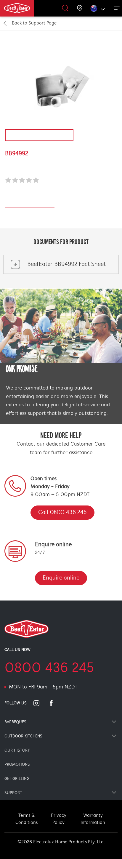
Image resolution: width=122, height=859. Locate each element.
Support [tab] (13, 793)
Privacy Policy (58, 819)
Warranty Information (93, 819)
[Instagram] (40, 703)
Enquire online (61, 578)
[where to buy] (80, 8)
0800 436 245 (49, 669)
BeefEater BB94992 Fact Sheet (66, 264)
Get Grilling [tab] (16, 779)
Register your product (29, 204)
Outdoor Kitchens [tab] (23, 736)
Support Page (34, 23)
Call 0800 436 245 (62, 513)
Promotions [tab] (17, 765)
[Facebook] (54, 703)
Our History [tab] (17, 750)
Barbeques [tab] (15, 722)
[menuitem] (24, 8)
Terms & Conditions (26, 819)
